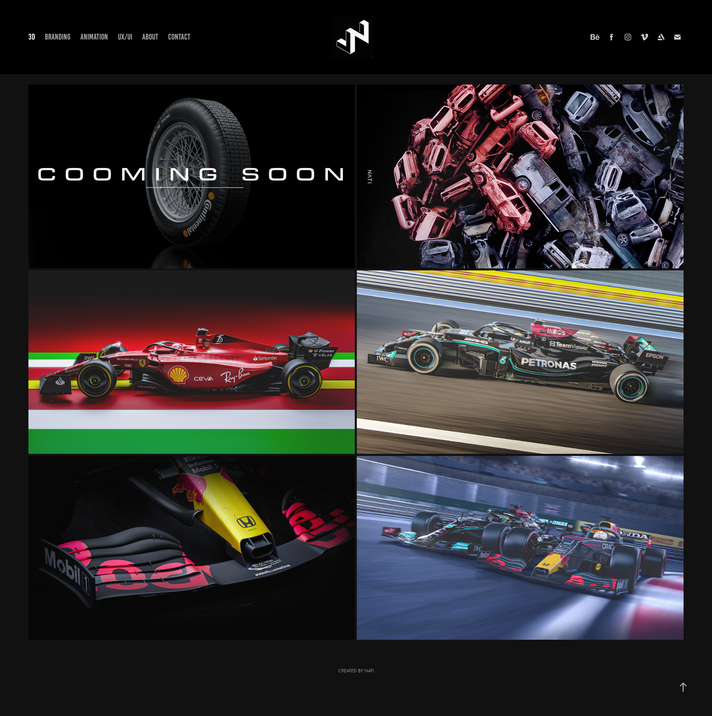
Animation (94, 37)
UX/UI (125, 37)
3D (31, 37)
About (150, 37)
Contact (179, 37)
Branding (57, 37)
